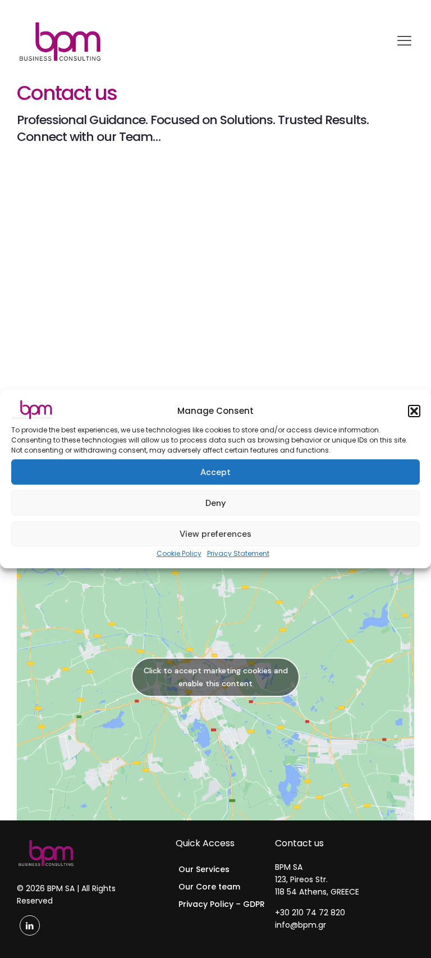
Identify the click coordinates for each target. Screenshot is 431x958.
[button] (414, 411)
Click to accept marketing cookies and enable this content (216, 676)
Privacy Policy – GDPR (221, 904)
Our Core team (209, 886)
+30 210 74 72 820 (310, 912)
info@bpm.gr (300, 924)
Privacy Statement (238, 553)
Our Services (204, 869)
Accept (215, 472)
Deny (215, 503)
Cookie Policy (179, 553)
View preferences (215, 534)
